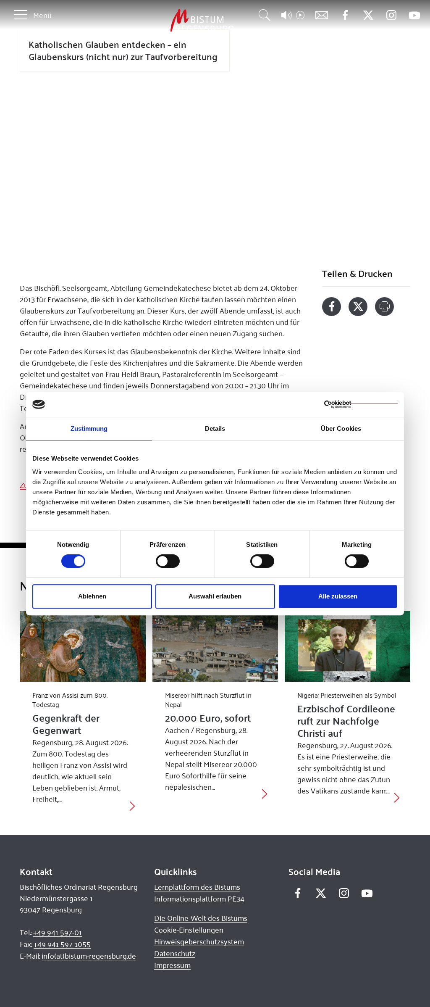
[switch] (168, 561)
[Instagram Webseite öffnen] (391, 15)
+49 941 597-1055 (62, 944)
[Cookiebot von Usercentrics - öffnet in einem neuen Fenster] (361, 404)
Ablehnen (92, 596)
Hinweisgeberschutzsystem (199, 941)
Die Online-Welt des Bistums (200, 918)
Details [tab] (215, 428)
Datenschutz (174, 953)
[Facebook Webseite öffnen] (345, 15)
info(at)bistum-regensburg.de (89, 956)
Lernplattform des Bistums (197, 887)
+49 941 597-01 (57, 932)
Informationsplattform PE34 (199, 898)
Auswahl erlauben (215, 596)
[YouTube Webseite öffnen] (414, 14)
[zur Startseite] (157, 21)
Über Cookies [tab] (341, 428)
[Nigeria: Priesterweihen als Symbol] (347, 646)
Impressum (172, 965)
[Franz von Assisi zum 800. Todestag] (82, 646)
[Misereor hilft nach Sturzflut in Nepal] (215, 646)
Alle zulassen (337, 596)
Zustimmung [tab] (89, 428)
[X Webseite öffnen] (368, 15)
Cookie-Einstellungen (188, 930)
